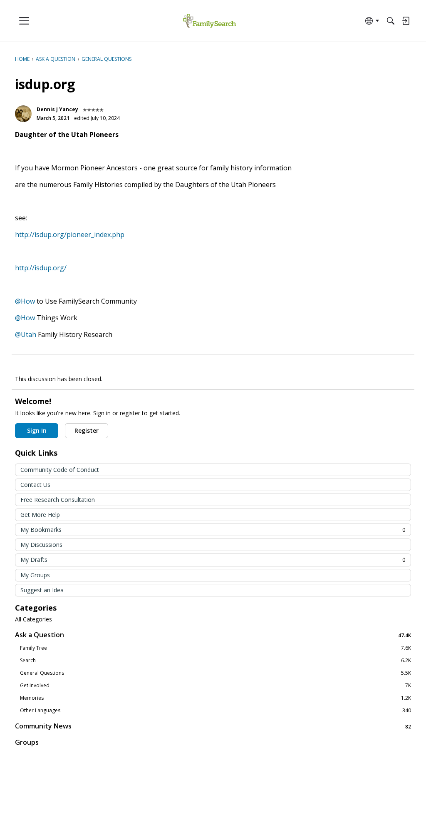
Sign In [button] (37, 430)
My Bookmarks (213, 530)
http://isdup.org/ (41, 267)
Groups (27, 742)
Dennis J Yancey (57, 109)
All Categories (33, 619)
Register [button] (86, 430)
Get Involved (215, 685)
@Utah (25, 334)
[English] (209, 21)
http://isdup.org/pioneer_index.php (69, 234)
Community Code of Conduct (59, 470)
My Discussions (41, 545)
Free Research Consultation (57, 500)
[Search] (390, 20)
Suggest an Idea (42, 590)
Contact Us (35, 485)
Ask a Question (213, 635)
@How (25, 301)
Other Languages (215, 710)
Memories (215, 698)
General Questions (215, 673)
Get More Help (40, 515)
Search (215, 660)
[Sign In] (405, 20)
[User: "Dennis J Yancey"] (23, 113)
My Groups (35, 575)
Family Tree (215, 648)
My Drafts (213, 560)
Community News (213, 726)
